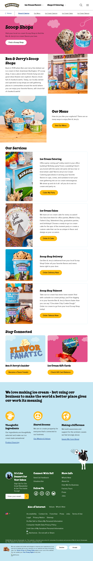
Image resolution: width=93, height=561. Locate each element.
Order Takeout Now (50, 315)
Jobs (63, 496)
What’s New (60, 507)
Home (9, 13)
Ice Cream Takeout (83, 13)
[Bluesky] (53, 493)
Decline (61, 547)
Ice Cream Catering (51, 13)
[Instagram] (41, 493)
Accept (75, 547)
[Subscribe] (27, 496)
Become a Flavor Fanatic (18, 372)
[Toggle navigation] (87, 5)
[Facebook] (36, 493)
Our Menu (37, 13)
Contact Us (43, 514)
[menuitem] (33, 5)
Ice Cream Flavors (33, 5)
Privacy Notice (39, 517)
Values (51, 507)
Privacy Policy (31, 550)
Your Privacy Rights (28, 552)
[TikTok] (47, 493)
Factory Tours (67, 489)
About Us (65, 481)
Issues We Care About (70, 439)
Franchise (53, 514)
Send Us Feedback (41, 478)
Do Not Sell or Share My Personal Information (45, 521)
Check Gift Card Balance (60, 372)
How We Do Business (70, 485)
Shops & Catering (55, 5)
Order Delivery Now (51, 273)
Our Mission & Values (42, 439)
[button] (8, 513)
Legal (29, 517)
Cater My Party (49, 193)
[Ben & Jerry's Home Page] (12, 5)
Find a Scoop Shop (16, 42)
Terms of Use (77, 514)
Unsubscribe (39, 481)
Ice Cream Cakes (67, 13)
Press (64, 492)
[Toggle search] (81, 5)
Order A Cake (48, 238)
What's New (66, 478)
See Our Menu (60, 125)
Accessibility (32, 514)
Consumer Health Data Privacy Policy (41, 525)
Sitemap (50, 517)
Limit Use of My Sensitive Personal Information (45, 528)
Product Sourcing (12, 442)
